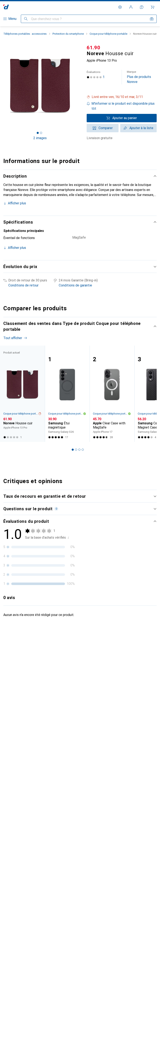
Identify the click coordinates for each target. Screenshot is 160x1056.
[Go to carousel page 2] (76, 450)
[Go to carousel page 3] (79, 450)
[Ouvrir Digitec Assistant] (141, 7)
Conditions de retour (23, 285)
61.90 (93, 48)
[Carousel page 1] (73, 450)
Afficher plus (17, 203)
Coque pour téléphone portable (108, 33)
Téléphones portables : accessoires (25, 33)
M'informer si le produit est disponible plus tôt (123, 106)
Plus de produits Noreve (139, 77)
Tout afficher (12, 338)
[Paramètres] (120, 7)
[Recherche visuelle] (152, 19)
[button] (122, 96)
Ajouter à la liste (141, 128)
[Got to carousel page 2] (41, 133)
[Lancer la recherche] (26, 19)
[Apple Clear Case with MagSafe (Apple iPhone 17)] (112, 394)
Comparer (106, 128)
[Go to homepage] (6, 7)
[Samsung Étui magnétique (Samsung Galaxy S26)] (67, 394)
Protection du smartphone (68, 33)
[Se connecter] (131, 7)
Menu (12, 19)
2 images (40, 138)
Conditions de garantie (75, 285)
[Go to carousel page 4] (83, 450)
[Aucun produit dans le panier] (152, 7)
